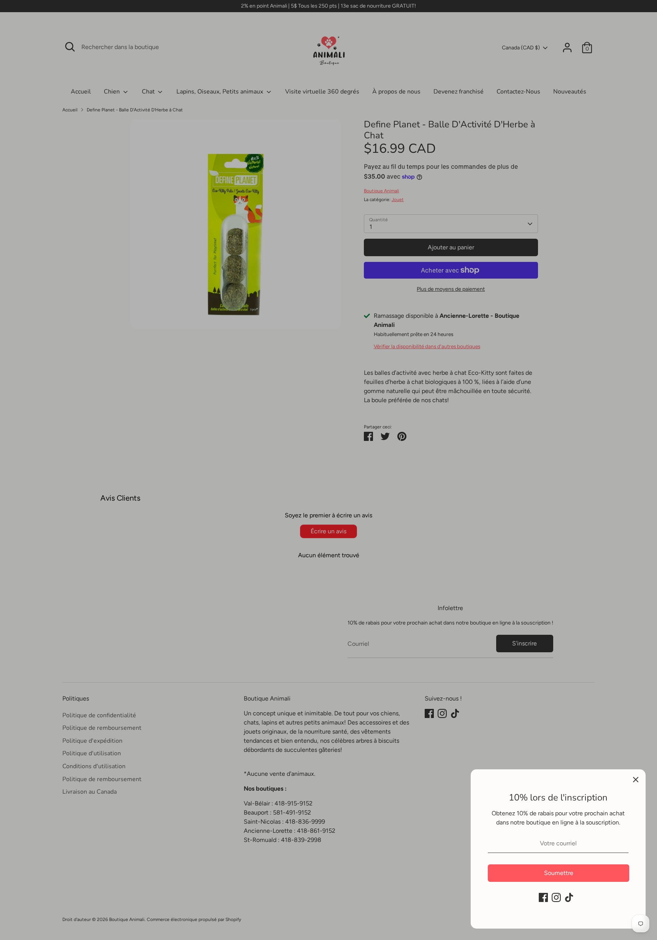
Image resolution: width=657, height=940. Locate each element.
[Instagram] (556, 897)
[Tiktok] (569, 897)
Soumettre (558, 873)
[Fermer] (635, 779)
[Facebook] (543, 897)
